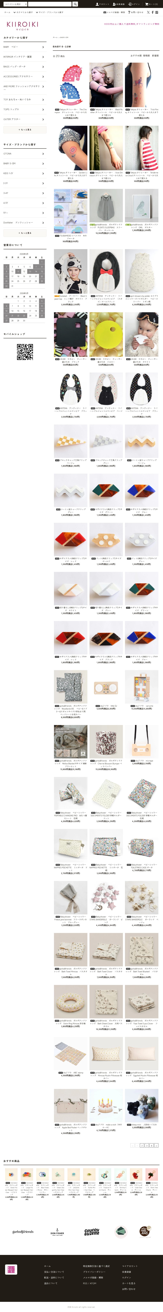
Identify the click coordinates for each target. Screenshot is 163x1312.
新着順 (155, 55)
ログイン (136, 4)
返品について (50, 1283)
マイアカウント (130, 1266)
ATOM (93, 1283)
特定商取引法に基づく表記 (96, 1266)
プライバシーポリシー (94, 1271)
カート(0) (153, 4)
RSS (85, 1283)
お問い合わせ (137, 12)
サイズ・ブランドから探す (51, 12)
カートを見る (128, 1283)
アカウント (104, 4)
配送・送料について (54, 1277)
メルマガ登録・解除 (116, 12)
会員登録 (120, 4)
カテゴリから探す (24, 12)
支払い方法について (54, 1271)
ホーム (7, 12)
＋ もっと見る (25, 130)
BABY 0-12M (64, 37)
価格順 (146, 55)
